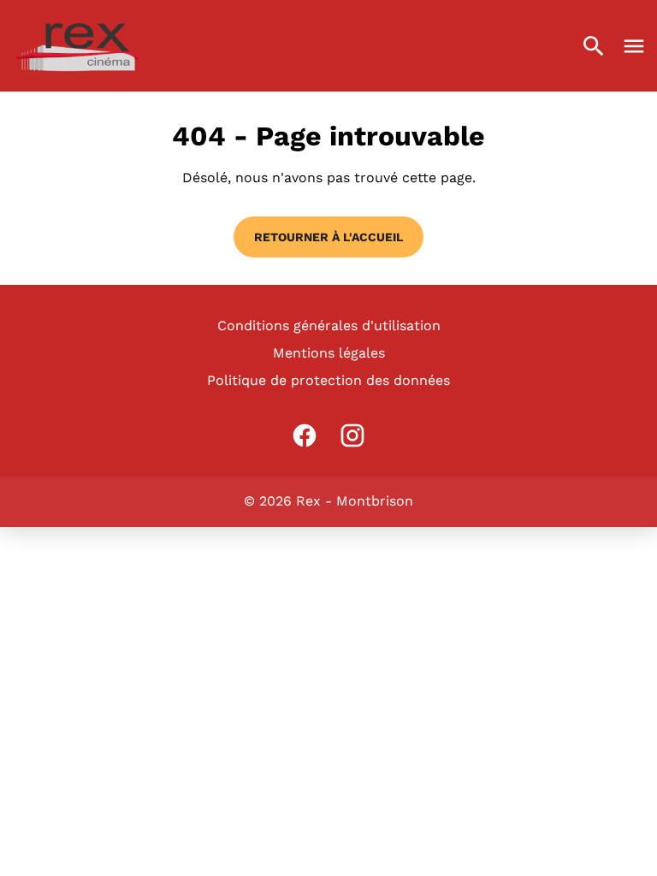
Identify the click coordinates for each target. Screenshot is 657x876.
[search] (593, 46)
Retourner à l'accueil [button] (328, 237)
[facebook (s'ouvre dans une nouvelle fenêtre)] (304, 435)
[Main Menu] (634, 46)
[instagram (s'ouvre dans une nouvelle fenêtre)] (352, 435)
